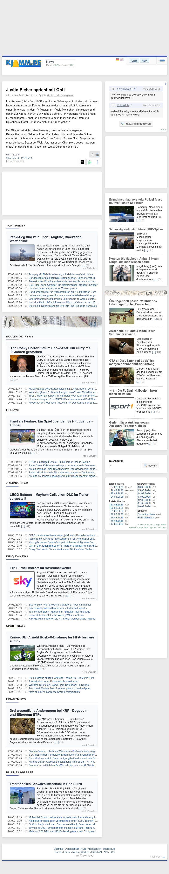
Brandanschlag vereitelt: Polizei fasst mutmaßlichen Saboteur (135, 201)
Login (134, 60)
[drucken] (97, 154)
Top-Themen (16, 225)
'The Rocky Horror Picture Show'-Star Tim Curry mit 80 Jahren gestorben (50, 349)
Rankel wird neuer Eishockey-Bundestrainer (53, 681)
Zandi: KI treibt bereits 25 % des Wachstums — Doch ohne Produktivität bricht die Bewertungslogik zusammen (90, 472)
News (75, 852)
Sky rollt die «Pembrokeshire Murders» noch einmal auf (60, 604)
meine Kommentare (138, 527)
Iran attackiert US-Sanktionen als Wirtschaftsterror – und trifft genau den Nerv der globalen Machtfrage (86, 302)
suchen (152, 465)
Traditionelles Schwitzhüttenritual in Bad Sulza (46, 783)
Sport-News (16, 625)
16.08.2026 (144, 487)
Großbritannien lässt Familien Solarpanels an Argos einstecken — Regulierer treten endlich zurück (84, 298)
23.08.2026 (117, 504)
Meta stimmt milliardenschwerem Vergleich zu (54, 691)
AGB (83, 848)
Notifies (162, 527)
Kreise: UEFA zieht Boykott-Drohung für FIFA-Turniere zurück (52, 639)
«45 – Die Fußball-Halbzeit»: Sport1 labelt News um (134, 392)
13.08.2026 (144, 496)
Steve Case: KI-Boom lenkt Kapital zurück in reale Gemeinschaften (66, 465)
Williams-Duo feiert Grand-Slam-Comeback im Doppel (59, 684)
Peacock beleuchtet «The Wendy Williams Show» (56, 615)
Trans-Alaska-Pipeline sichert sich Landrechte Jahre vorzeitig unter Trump (70, 281)
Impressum (109, 848)
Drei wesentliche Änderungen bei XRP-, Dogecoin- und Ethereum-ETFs (49, 712)
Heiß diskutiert (146, 517)
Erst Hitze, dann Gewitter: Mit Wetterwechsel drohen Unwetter (63, 284)
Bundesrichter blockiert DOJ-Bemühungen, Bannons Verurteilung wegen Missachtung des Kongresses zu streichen (93, 277)
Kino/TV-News (17, 556)
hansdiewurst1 (125, 88)
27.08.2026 (117, 487)
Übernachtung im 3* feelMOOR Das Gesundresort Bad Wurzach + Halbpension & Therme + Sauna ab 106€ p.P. (91, 399)
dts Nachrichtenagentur (60, 95)
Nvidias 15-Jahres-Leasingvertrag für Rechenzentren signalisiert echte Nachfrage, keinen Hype (82, 475)
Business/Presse (19, 772)
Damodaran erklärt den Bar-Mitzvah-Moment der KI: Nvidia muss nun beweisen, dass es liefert (81, 765)
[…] (83, 265)
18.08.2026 (117, 520)
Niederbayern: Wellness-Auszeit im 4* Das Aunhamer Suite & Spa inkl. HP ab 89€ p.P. (77, 402)
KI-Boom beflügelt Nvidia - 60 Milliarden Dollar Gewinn (59, 461)
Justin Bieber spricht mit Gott (35, 89)
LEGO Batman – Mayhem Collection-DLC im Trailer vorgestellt (49, 496)
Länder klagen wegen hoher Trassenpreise (53, 288)
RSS (112, 852)
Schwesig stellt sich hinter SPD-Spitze (136, 229)
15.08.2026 (144, 490)
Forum (66, 852)
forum (163, 129)
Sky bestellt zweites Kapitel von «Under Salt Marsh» (58, 608)
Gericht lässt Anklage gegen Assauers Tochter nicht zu (129, 424)
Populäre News (146, 514)
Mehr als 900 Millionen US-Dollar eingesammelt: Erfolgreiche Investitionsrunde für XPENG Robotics (85, 831)
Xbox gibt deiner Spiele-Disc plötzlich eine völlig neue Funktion (64, 542)
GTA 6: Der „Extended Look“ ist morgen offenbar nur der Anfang (64, 545)
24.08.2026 (117, 496)
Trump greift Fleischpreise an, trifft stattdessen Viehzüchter (61, 274)
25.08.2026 (117, 493)
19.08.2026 (117, 517)
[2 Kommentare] (15, 161)
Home (58, 852)
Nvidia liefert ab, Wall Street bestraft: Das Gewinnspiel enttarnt (63, 468)
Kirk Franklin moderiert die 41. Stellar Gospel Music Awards (62, 618)
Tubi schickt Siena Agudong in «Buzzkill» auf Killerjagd (59, 611)
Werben (85, 852)
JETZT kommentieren (138, 123)
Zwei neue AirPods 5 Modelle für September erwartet (132, 332)
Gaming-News (17, 483)
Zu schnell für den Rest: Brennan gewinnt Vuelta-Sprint (59, 688)
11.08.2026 (144, 503)
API (106, 852)
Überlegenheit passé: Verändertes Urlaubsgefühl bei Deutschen (133, 302)
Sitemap (58, 848)
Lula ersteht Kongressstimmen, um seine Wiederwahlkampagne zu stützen (70, 295)
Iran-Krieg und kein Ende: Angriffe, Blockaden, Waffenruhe (46, 239)
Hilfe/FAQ (96, 852)
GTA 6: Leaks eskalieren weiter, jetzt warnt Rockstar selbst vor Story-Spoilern (71, 535)
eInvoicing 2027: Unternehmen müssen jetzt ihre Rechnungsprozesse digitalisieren (75, 827)
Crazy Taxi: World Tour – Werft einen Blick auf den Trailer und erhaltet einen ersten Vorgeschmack (83, 549)
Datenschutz (72, 848)
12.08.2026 (144, 500)
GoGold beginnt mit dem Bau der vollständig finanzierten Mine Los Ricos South (73, 824)
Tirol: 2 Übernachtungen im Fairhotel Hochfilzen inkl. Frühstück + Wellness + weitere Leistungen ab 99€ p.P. (89, 395)
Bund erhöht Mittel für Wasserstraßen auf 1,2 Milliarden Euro (62, 291)
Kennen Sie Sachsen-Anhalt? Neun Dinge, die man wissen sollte (134, 260)
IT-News (12, 409)
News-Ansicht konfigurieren (152, 524)
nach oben (156, 856)
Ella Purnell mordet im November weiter (40, 567)
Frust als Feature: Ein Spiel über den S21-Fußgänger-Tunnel (51, 423)
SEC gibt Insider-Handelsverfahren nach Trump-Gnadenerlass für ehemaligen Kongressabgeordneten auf (88, 754)
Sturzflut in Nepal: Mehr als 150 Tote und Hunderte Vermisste (63, 305)
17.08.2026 (117, 523)
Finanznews (16, 699)
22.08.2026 (117, 507)
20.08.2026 (117, 514)
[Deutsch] (118, 60)
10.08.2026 (144, 506)
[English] (121, 60)
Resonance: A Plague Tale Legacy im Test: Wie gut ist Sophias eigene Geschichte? (75, 538)
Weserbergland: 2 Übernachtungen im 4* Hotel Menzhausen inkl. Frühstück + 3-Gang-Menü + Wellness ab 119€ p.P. (94, 392)
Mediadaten (94, 848)
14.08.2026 (144, 493)
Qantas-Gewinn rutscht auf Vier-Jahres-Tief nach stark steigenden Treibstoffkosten (74, 751)
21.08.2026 (117, 510)
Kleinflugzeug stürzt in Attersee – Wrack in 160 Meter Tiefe (61, 677)
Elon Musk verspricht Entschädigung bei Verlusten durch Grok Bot (65, 758)
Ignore (153, 527)
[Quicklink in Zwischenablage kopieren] (92, 154)
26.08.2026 (117, 490)
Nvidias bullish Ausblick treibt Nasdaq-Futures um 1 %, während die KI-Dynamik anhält (77, 761)
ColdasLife (123, 105)
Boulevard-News (19, 336)
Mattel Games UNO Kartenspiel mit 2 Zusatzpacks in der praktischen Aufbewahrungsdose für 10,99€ (85, 388)
